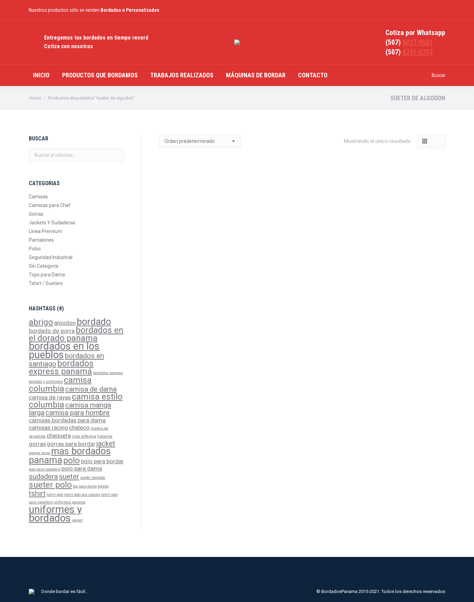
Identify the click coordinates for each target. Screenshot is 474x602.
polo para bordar (102, 461)
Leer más (203, 294)
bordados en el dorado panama (76, 334)
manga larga (39, 453)
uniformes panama (69, 502)
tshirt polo (55, 494)
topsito (103, 486)
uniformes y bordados (55, 514)
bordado (94, 321)
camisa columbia (60, 384)
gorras (37, 443)
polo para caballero (44, 469)
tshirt (37, 493)
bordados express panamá (61, 367)
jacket (105, 443)
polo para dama (81, 468)
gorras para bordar (71, 443)
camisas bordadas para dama (67, 420)
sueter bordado (92, 477)
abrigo (41, 322)
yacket (77, 520)
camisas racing (48, 427)
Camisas (38, 196)
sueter (69, 476)
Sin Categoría (43, 266)
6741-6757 (418, 52)
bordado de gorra (52, 330)
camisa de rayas (50, 397)
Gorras (36, 214)
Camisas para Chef (50, 205)
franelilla (104, 436)
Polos (35, 248)
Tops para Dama (47, 274)
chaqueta (58, 435)
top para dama (85, 486)
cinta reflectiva (84, 436)
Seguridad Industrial (51, 257)
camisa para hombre (77, 413)
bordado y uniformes (46, 381)
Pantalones (41, 240)
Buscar (116, 155)
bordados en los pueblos (64, 350)
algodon (65, 322)
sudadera (43, 476)
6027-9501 (418, 42)
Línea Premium (45, 231)
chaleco (79, 427)
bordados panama (108, 373)
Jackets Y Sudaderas (52, 222)
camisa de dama (91, 389)
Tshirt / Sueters (46, 283)
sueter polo (50, 485)
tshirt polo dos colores (82, 494)
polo (71, 460)
